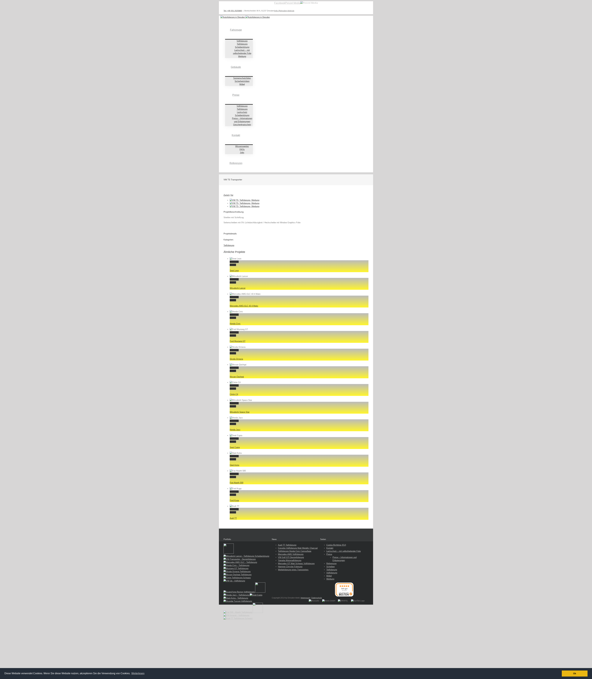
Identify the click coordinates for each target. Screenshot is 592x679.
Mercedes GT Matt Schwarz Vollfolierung (296, 563)
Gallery (233, 265)
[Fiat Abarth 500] (238, 612)
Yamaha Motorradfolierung (289, 560)
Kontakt (329, 548)
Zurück (227, 195)
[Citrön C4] (237, 578)
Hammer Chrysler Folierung (290, 566)
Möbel (329, 576)
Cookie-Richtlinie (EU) (336, 545)
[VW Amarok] (236, 615)
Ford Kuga (234, 500)
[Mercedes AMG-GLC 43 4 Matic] (240, 562)
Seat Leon (234, 270)
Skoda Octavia (236, 359)
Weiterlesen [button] (137, 673)
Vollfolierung (331, 573)
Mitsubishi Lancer (237, 288)
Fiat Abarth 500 (236, 483)
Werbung (330, 579)
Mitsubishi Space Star (239, 412)
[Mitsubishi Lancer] (246, 556)
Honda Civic (235, 323)
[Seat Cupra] (256, 595)
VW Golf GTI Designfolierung (291, 557)
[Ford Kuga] (258, 612)
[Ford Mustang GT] (236, 568)
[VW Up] (234, 581)
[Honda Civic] (236, 565)
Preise (329, 554)
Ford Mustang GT (237, 341)
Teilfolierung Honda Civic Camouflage (294, 551)
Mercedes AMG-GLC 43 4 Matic (244, 306)
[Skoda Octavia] (237, 571)
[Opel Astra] (236, 598)
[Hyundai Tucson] (238, 601)
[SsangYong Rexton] (239, 592)
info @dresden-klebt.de (284, 11)
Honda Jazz (235, 429)
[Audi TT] (238, 618)
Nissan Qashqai (237, 377)
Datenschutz (316, 598)
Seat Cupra (235, 447)
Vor (231, 195)
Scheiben (330, 566)
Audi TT (233, 518)
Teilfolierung (229, 245)
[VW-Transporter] (240, 559)
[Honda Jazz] (237, 595)
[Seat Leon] (229, 553)
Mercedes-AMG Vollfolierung (290, 554)
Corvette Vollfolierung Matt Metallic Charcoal (298, 548)
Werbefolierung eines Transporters (293, 570)
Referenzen (331, 563)
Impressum (305, 598)
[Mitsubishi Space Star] (260, 592)
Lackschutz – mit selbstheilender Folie (343, 551)
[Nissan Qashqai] (237, 574)
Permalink (234, 262)
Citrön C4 (234, 394)
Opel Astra (234, 465)
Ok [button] (574, 673)
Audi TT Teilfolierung (287, 545)
